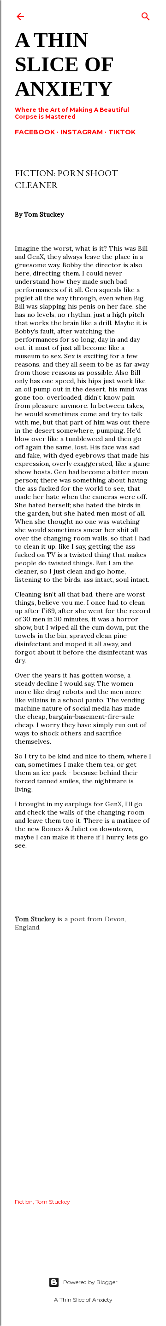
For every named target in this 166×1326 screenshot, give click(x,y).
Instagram (81, 132)
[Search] (145, 14)
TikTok (122, 132)
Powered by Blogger (90, 1282)
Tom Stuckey (53, 1201)
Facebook (35, 132)
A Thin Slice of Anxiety (64, 64)
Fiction (24, 1201)
